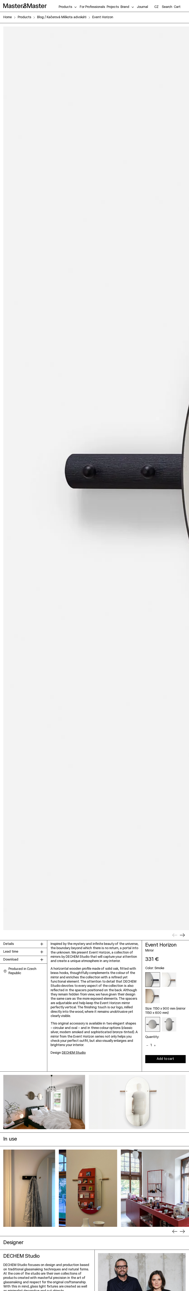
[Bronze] (152, 996)
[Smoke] (152, 979)
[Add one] (155, 1045)
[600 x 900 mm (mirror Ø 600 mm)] (169, 1024)
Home (7, 17)
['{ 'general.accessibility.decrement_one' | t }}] (147, 1045)
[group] (29, 1188)
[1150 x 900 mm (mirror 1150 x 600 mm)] (152, 1024)
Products (24, 17)
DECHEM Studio (74, 1053)
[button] (167, 7)
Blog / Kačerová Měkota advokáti (61, 17)
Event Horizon (102, 17)
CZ (156, 7)
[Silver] (169, 979)
